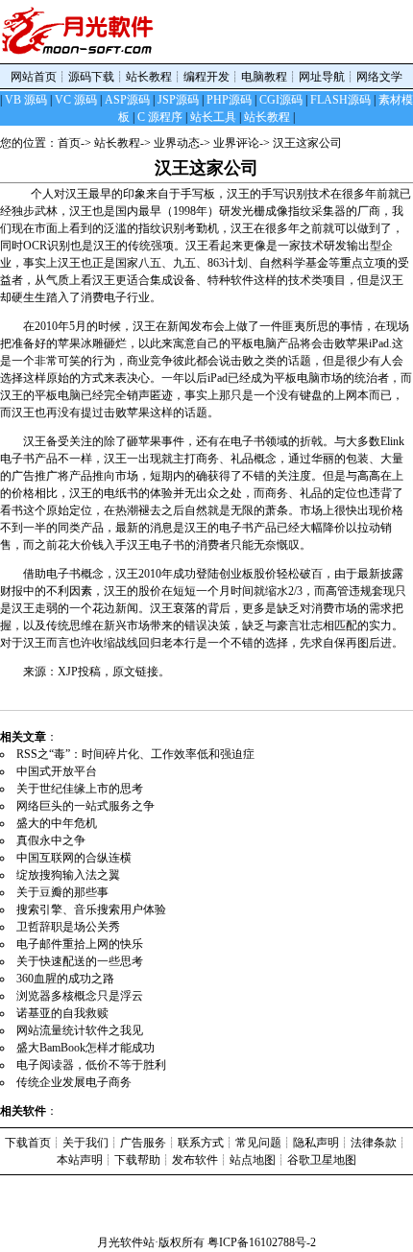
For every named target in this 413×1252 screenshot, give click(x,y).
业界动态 (177, 143)
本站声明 (80, 1160)
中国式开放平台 (56, 771)
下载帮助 (137, 1160)
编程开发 (206, 76)
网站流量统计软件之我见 (79, 1030)
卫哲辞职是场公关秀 (68, 926)
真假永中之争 (50, 840)
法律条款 (374, 1142)
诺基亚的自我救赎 (62, 1013)
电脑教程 (264, 76)
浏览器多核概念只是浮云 (79, 996)
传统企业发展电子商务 (74, 1082)
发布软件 (195, 1160)
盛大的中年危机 (56, 823)
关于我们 (85, 1142)
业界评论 (236, 143)
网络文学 (379, 76)
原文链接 (135, 671)
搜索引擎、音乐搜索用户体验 (91, 909)
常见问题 (258, 1142)
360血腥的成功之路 (65, 978)
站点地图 (253, 1160)
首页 (69, 143)
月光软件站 (126, 1242)
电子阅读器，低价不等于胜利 (91, 1065)
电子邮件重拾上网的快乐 (79, 944)
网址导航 (322, 76)
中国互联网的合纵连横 (74, 857)
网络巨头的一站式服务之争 (85, 806)
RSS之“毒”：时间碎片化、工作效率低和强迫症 (135, 754)
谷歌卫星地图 (321, 1160)
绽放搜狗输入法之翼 (68, 875)
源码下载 (91, 76)
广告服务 (143, 1142)
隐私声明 (316, 1142)
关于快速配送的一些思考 (79, 961)
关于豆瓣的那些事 (62, 892)
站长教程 (149, 76)
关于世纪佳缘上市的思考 (79, 788)
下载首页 (28, 1142)
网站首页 (34, 76)
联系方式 (201, 1142)
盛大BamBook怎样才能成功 (85, 1047)
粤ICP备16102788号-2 (261, 1242)
